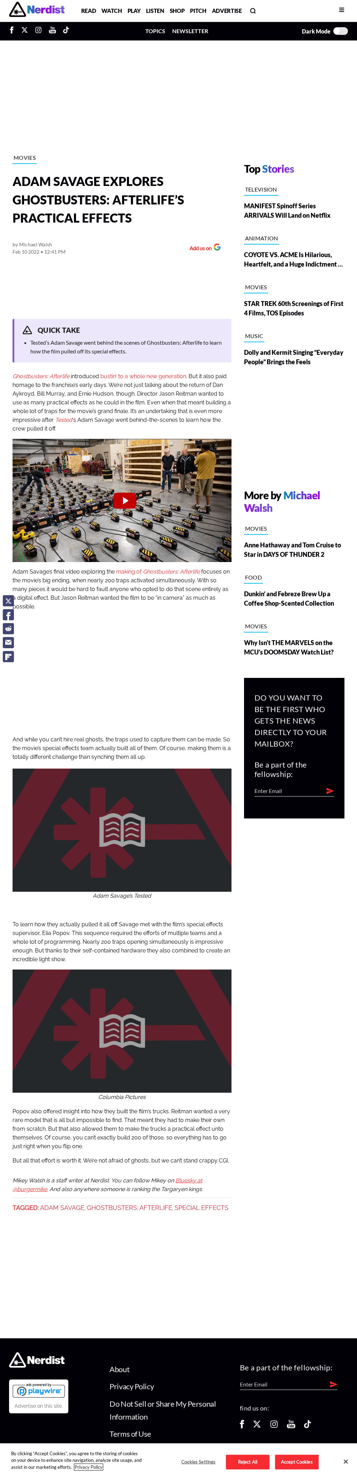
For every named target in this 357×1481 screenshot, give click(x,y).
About (119, 1369)
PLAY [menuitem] (134, 10)
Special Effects (201, 1207)
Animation (261, 238)
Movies (25, 157)
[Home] (36, 1365)
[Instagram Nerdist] (38, 31)
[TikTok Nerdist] (66, 31)
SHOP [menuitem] (177, 10)
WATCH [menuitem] (111, 10)
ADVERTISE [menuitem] (227, 10)
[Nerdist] (36, 11)
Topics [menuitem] (155, 31)
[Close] (346, 1461)
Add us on (199, 249)
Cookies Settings (198, 1462)
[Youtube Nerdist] (52, 31)
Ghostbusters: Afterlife (171, 572)
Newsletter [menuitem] (190, 31)
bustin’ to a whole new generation (143, 376)
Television (261, 189)
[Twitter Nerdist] (24, 31)
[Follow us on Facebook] (242, 1426)
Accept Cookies (297, 1462)
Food (253, 577)
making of (129, 572)
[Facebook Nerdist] (13, 31)
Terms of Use (130, 1433)
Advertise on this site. (39, 1406)
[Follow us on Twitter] (257, 1426)
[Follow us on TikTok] (307, 1426)
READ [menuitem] (88, 10)
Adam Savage (62, 1207)
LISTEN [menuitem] (155, 10)
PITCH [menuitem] (198, 10)
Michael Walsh (35, 244)
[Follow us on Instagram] (274, 1426)
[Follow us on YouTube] (291, 1426)
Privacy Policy (131, 1386)
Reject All (247, 1462)
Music (254, 335)
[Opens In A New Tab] (39, 1390)
